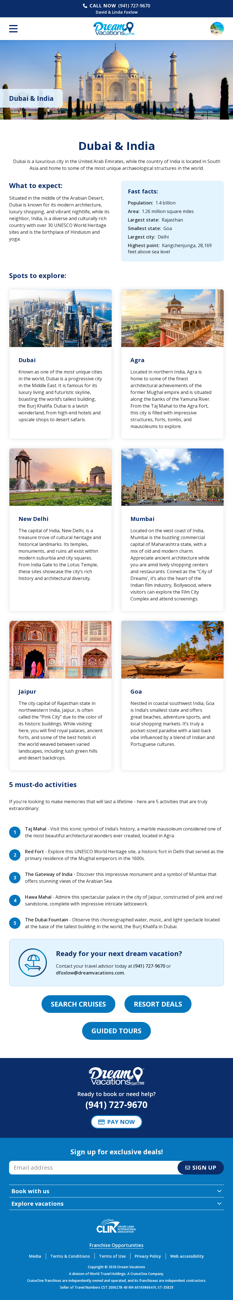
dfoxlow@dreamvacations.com (90, 973)
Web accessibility (187, 1256)
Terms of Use (112, 1256)
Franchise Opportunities (116, 1245)
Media (35, 1256)
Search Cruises (78, 1004)
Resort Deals (158, 1004)
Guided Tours (116, 1030)
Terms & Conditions (70, 1256)
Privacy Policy (148, 1256)
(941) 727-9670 (134, 6)
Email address (24, 1162)
